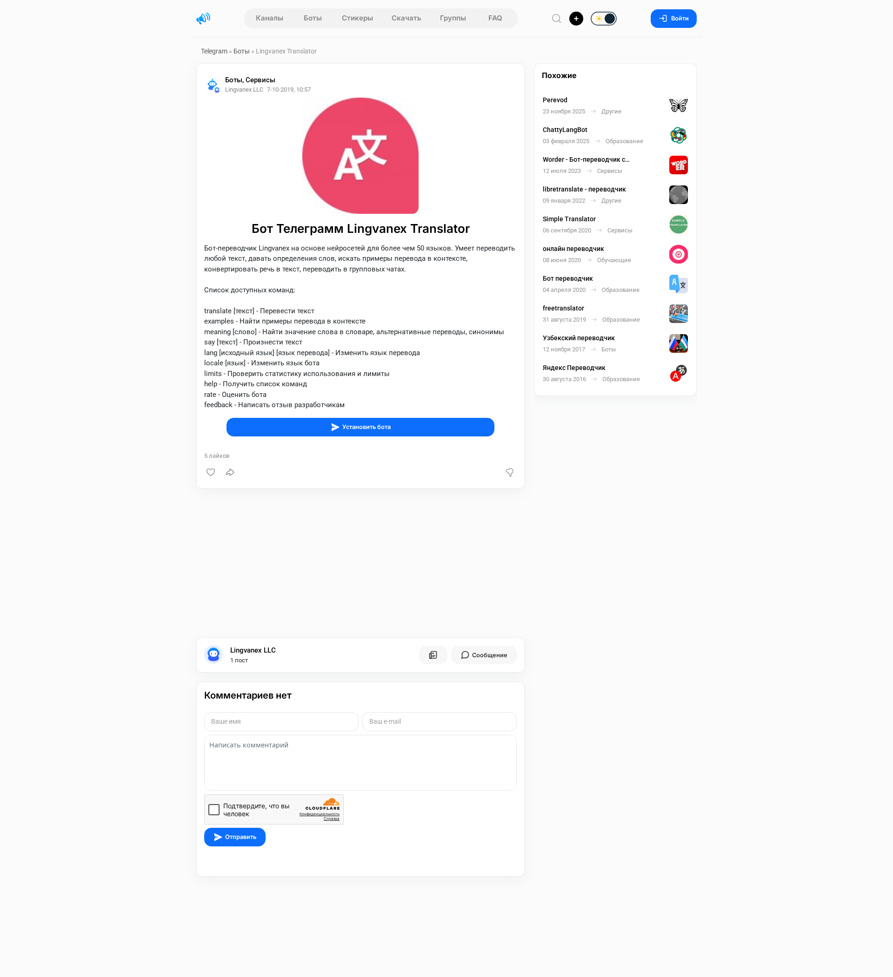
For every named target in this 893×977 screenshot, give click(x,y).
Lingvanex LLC (253, 650)
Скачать (406, 17)
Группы (453, 17)
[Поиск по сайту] (557, 18)
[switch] (573, 19)
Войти (680, 18)
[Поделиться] (230, 472)
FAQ (495, 17)
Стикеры (357, 17)
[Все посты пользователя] (433, 655)
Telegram (214, 51)
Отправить (240, 836)
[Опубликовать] (576, 19)
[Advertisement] (360, 563)
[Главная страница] (203, 19)
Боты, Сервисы (250, 80)
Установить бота (366, 426)
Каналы (269, 17)
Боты (313, 17)
